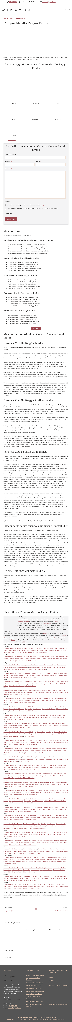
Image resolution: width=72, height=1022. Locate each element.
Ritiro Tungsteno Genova (20, 853)
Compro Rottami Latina (15, 776)
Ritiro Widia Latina (28, 778)
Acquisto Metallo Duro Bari (12, 715)
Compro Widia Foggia (47, 734)
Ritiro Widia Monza (29, 702)
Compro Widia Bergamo (55, 650)
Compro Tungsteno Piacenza (38, 750)
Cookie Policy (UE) (40, 1017)
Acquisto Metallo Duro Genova (13, 849)
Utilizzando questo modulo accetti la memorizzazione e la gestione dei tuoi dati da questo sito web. (33, 209)
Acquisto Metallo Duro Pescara (13, 790)
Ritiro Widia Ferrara (30, 880)
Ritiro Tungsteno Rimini (16, 803)
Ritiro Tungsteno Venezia (20, 888)
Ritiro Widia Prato (19, 836)
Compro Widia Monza (47, 700)
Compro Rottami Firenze (16, 817)
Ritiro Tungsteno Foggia (16, 736)
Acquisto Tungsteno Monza (45, 698)
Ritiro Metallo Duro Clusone (34, 982)
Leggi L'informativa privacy (24, 1017)
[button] (65, 9)
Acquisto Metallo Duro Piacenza (13, 748)
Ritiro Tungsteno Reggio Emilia (52, 861)
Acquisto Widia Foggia (29, 732)
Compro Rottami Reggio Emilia (35, 859)
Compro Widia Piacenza (54, 750)
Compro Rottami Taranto (16, 709)
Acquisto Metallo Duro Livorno (13, 824)
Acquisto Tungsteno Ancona (46, 782)
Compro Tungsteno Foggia (32, 734)
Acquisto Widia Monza (29, 698)
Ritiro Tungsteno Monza (16, 702)
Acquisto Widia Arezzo (29, 840)
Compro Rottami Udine (15, 692)
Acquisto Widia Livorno (30, 824)
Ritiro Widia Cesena (30, 811)
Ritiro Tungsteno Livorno (25, 828)
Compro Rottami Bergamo (21, 650)
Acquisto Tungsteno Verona (45, 673)
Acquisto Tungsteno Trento (44, 765)
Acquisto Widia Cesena (30, 807)
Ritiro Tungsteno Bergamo (26, 652)
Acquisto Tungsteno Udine (44, 690)
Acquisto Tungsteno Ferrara (45, 876)
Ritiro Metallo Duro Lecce (60, 725)
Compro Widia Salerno (48, 742)
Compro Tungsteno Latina (31, 776)
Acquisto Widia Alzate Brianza (35, 975)
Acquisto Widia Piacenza (31, 748)
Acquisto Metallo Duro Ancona (13, 782)
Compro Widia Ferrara (47, 878)
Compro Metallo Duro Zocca (34, 1001)
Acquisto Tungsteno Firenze (45, 815)
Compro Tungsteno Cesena (32, 809)
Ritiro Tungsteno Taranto (16, 711)
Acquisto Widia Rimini (29, 799)
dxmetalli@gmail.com (49, 2)
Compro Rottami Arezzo (16, 842)
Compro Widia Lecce (45, 725)
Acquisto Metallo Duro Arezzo (13, 840)
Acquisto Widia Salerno (30, 740)
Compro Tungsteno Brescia (32, 658)
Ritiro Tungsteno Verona (16, 677)
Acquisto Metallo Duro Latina (12, 773)
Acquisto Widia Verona (29, 673)
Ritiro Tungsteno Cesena (16, 811)
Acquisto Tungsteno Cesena (45, 807)
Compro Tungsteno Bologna (37, 667)
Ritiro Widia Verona (30, 677)
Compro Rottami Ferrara (16, 878)
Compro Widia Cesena (48, 809)
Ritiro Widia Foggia (29, 736)
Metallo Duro (12, 140)
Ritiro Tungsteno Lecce (11, 727)
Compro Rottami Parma (15, 870)
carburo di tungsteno (23, 621)
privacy (42, 205)
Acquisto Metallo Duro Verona (13, 673)
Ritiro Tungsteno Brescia (16, 661)
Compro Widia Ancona (49, 784)
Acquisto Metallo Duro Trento (12, 765)
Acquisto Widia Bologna (30, 665)
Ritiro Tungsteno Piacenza (26, 753)
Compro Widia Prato (39, 834)
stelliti (23, 642)
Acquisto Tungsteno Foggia (45, 732)
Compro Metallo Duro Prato (59, 832)
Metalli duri (7, 957)
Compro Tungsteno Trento (31, 767)
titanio (5, 638)
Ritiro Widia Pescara (31, 794)
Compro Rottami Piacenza (21, 750)
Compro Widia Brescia (48, 658)
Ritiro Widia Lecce (24, 727)
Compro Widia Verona (47, 675)
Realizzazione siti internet (31, 1019)
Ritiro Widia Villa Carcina (33, 985)
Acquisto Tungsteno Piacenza (48, 748)
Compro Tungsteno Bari (24, 717)
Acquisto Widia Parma (28, 868)
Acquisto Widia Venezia (30, 884)
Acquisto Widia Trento (29, 765)
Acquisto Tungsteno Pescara (46, 790)
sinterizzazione (46, 623)
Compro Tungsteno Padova (32, 684)
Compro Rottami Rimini (16, 801)
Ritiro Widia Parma (28, 872)
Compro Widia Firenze (48, 817)
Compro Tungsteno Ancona (33, 784)
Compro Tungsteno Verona (32, 675)
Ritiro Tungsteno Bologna (25, 669)
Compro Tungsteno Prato (25, 834)
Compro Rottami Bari (10, 717)
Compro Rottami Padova (16, 684)
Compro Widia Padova (48, 684)
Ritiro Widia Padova (30, 686)
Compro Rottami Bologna (20, 667)
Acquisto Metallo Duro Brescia (13, 656)
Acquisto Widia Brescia (30, 656)
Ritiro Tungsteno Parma (15, 872)
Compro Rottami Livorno (20, 826)
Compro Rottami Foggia (16, 734)
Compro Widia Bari (38, 717)
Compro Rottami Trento (15, 767)
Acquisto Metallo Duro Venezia (13, 884)
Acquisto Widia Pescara (30, 790)
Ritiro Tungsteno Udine (11, 694)
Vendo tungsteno (31, 930)
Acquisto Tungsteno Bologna (47, 665)
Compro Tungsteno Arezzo (32, 842)
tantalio (12, 638)
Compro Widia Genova (52, 851)
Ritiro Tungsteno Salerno (16, 744)
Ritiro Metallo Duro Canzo (34, 988)
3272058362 (13, 1006)
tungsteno (63, 635)
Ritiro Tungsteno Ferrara (16, 880)
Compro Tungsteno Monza (32, 700)
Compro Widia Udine (45, 692)
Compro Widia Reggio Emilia (12, 861)
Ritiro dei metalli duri (56, 930)
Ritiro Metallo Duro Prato (54, 834)
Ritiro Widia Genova (34, 853)
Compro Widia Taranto (48, 709)
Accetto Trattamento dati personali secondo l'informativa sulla (25, 205)
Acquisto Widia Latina (28, 773)
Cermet (13, 640)
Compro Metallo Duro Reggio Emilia (15, 859)
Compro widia (8, 950)
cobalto (56, 621)
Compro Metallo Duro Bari (57, 715)
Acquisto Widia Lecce (28, 723)
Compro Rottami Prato (10, 834)
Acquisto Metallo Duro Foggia (13, 732)
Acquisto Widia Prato (27, 832)
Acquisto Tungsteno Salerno (46, 740)
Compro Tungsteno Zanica (34, 994)
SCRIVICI (36, 328)
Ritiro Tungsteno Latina (15, 778)
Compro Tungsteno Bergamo (38, 650)
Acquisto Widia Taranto (30, 707)
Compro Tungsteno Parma (31, 870)
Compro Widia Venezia (53, 886)
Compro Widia (16, 9)
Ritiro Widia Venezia (34, 888)
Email (38, 161)
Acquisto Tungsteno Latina (44, 773)
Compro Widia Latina (46, 776)
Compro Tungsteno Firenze (32, 817)
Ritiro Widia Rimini (29, 803)
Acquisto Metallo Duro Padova (13, 681)
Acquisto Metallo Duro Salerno (13, 740)
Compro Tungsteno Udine (30, 692)
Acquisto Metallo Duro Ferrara (13, 876)
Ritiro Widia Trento (29, 769)
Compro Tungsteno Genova (36, 851)
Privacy (8, 201)
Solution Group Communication (49, 1019)
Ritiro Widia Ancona (31, 786)
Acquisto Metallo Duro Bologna (13, 665)
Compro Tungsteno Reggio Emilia (56, 859)
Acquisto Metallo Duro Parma (12, 868)
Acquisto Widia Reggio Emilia (36, 857)
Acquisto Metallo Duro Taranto (13, 707)
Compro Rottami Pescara (16, 792)
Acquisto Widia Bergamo (31, 648)
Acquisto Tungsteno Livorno (46, 824)
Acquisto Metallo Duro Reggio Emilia (15, 857)
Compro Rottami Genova (20, 851)
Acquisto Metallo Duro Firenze (13, 815)
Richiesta (8, 169)
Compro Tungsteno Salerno (33, 742)
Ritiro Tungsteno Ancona (16, 786)
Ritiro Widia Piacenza (40, 753)
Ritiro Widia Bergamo (41, 652)
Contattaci (52, 980)
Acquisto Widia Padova (30, 681)
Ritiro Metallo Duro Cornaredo (35, 991)
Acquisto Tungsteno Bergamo (48, 648)
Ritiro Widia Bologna (40, 669)
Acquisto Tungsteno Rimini (45, 799)
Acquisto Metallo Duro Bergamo (13, 648)
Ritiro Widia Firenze (30, 819)
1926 (57, 633)
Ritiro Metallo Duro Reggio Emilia (32, 861)
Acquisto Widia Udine (28, 690)
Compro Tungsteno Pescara (33, 792)
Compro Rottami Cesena (16, 809)
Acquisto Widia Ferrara (29, 876)
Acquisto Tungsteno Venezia (46, 884)
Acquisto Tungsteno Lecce (44, 723)
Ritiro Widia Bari (18, 719)
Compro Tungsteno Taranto (33, 709)
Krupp (45, 633)
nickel (53, 638)
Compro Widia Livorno (53, 826)
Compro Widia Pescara (48, 792)
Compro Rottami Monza (16, 700)
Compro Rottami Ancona (16, 784)
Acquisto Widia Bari (27, 715)
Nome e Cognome (11, 154)
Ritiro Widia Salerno (31, 744)
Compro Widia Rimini (47, 801)
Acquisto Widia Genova (30, 849)
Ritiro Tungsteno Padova (16, 686)
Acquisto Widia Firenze (30, 815)
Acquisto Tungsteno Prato (42, 832)
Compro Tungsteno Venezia (36, 886)
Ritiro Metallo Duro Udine (60, 692)
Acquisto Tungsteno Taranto (46, 707)
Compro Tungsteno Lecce (30, 725)
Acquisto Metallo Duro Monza (13, 698)
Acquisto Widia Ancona (30, 782)
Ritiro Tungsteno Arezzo (16, 845)
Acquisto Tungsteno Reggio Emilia (55, 857)
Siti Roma (62, 1019)
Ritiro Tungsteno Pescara (16, 794)
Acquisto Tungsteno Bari (41, 715)
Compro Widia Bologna (54, 667)
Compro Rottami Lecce (15, 725)
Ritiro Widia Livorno (39, 828)
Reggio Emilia (20, 18)
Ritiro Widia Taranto (31, 711)
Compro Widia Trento (46, 767)
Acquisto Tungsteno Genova (46, 849)
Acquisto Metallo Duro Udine (12, 690)
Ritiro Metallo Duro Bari (52, 717)
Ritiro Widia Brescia (30, 661)
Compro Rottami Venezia (20, 886)
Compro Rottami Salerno (16, 742)
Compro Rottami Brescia (16, 658)
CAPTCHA (8, 213)
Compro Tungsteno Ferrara (32, 878)
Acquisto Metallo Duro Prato (12, 832)
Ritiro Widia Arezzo (30, 845)
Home (51, 977)
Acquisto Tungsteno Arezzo (45, 840)
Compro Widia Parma (46, 870)
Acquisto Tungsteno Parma (44, 868)
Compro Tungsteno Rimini (32, 801)
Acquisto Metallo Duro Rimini (13, 799)
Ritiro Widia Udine (24, 694)
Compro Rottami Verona (16, 675)
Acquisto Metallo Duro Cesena (13, 807)
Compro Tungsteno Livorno (37, 826)
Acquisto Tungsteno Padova (45, 681)
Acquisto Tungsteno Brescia (45, 656)
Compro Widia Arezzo (47, 842)
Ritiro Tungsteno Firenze (16, 819)
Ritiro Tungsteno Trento (15, 769)
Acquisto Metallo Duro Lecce (12, 723)
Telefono (8, 161)
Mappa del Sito (51, 1017)
